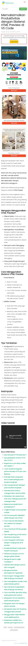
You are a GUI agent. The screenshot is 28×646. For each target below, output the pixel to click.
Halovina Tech (23, 643)
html (5, 627)
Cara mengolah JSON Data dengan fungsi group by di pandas (14, 542)
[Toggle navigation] (25, 2)
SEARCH (23, 9)
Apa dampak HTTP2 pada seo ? (15, 455)
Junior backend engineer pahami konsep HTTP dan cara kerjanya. (15, 471)
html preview (14, 630)
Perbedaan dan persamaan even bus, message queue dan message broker (15, 498)
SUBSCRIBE (14, 42)
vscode (10, 627)
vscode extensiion (19, 627)
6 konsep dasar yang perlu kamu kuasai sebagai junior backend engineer (13, 479)
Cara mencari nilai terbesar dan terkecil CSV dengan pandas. (14, 523)
